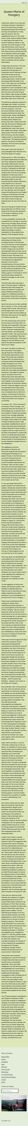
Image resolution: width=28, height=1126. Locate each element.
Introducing (4, 1072)
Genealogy (4, 1062)
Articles (3, 1059)
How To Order (5, 1069)
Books (3, 1082)
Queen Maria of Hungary (8, 1077)
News (3, 1064)
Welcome (4, 1067)
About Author (5, 1056)
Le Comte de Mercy (7, 1074)
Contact (3, 1079)
